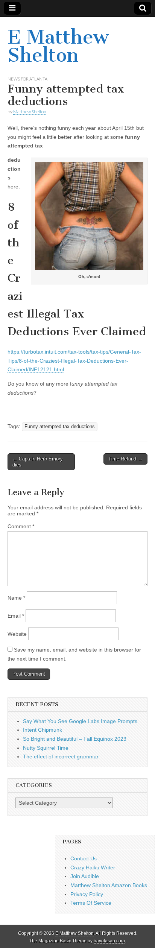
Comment (21, 526)
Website (17, 634)
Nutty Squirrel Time (45, 748)
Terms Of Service (90, 903)
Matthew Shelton (29, 111)
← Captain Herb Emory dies (37, 462)
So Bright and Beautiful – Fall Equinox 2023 (74, 739)
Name (16, 598)
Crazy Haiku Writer (92, 867)
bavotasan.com (109, 940)
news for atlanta (27, 78)
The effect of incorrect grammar (61, 757)
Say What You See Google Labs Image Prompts (80, 721)
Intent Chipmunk (42, 730)
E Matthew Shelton (58, 46)
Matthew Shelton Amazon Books (108, 885)
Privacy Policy (86, 894)
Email (16, 616)
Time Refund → (125, 459)
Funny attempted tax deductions (59, 426)
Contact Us (83, 858)
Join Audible (84, 876)
